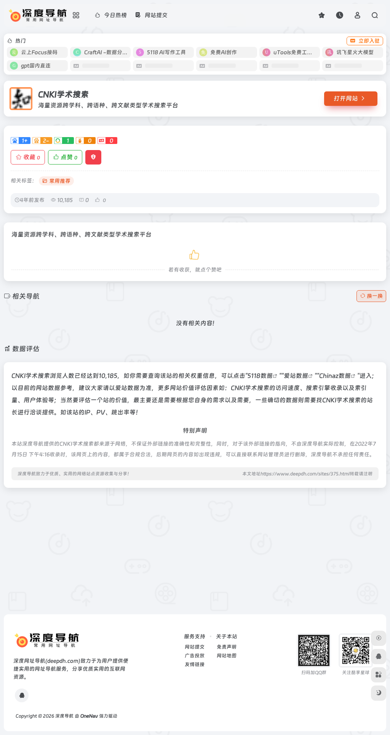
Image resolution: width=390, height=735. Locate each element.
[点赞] (195, 253)
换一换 (375, 296)
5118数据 (260, 375)
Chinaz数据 (335, 375)
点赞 (69, 157)
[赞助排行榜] (378, 638)
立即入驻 (369, 41)
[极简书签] (378, 674)
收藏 (31, 157)
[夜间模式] (378, 693)
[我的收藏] (321, 15)
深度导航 (64, 716)
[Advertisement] (195, 547)
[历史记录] (339, 15)
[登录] (357, 15)
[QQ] (22, 695)
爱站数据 (296, 375)
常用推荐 (59, 181)
